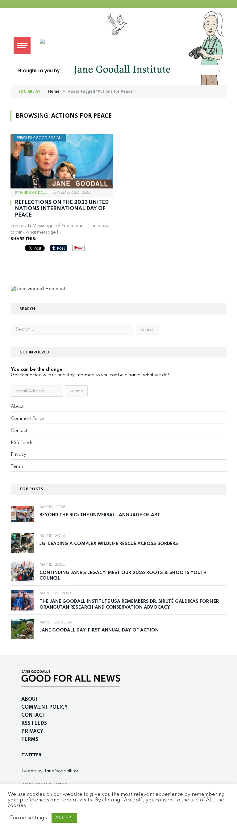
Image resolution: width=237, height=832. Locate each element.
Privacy (18, 454)
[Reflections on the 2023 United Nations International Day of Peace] (61, 161)
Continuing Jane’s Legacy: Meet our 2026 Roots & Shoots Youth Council (123, 576)
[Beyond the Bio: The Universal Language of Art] (22, 514)
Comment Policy (27, 418)
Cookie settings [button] (28, 818)
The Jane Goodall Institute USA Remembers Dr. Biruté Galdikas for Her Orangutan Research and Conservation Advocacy (129, 604)
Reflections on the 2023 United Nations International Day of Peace (62, 209)
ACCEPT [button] (64, 818)
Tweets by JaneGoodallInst (49, 771)
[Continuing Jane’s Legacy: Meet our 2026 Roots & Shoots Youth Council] (22, 571)
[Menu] (22, 46)
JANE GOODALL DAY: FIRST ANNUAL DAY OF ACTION (99, 630)
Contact (19, 431)
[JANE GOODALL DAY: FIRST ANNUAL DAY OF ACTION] (22, 629)
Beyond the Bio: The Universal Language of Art (100, 515)
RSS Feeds (22, 443)
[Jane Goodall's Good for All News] (135, 45)
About (17, 406)
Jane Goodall (33, 192)
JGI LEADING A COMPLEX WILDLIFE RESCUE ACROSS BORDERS (109, 544)
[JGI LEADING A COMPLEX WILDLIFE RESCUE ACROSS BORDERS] (22, 543)
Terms (17, 466)
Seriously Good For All (39, 137)
